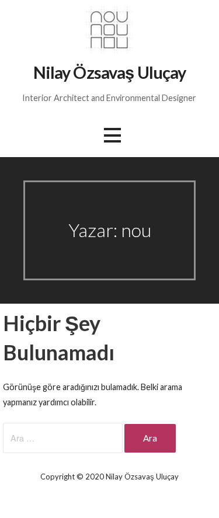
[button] (112, 135)
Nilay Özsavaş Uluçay (109, 72)
